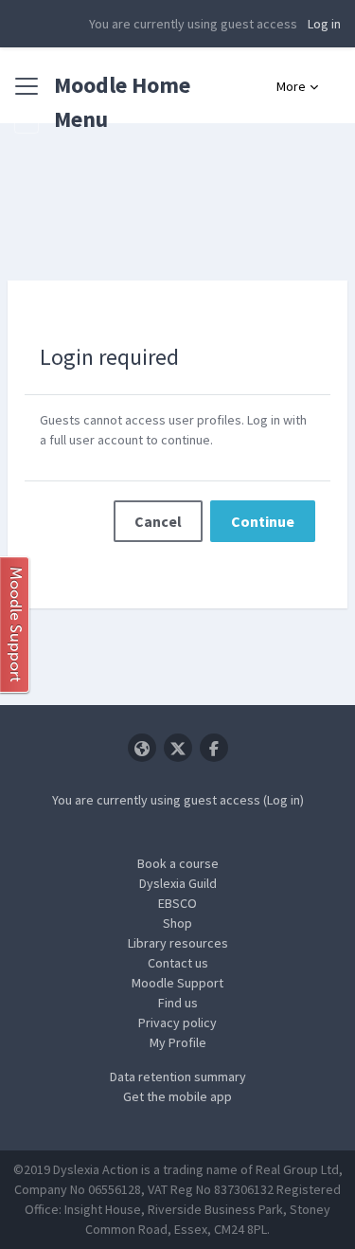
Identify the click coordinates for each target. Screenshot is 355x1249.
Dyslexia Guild (178, 883)
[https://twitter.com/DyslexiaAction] (178, 747)
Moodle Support (177, 982)
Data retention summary (178, 1076)
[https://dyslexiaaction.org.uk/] (142, 747)
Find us (178, 1002)
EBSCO (177, 903)
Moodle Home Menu (122, 102)
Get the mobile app (177, 1096)
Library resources (178, 942)
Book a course (178, 863)
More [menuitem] (291, 86)
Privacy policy (177, 1022)
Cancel (158, 521)
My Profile (178, 1042)
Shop (177, 923)
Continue (262, 521)
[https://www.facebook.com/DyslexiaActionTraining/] (214, 747)
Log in (324, 23)
